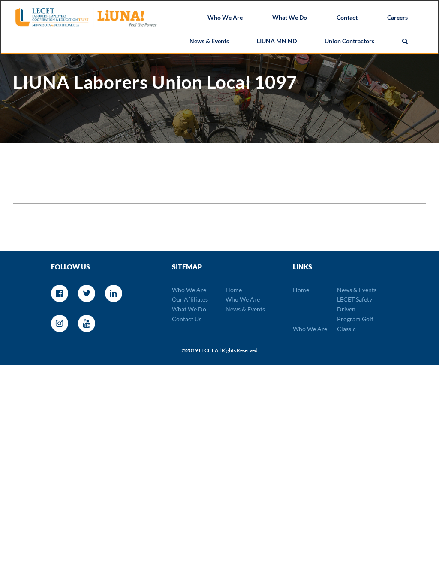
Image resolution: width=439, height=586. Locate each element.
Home (234, 289)
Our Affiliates (190, 299)
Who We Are (225, 17)
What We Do (289, 17)
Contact (347, 17)
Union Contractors (349, 41)
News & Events (209, 41)
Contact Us (186, 319)
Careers (397, 17)
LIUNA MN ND (277, 41)
